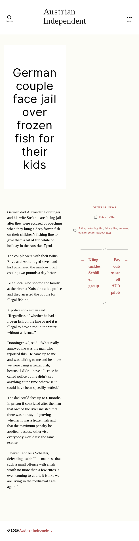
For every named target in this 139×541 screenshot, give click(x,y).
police (91, 232)
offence (82, 232)
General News (104, 207)
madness (123, 228)
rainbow (100, 232)
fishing (108, 228)
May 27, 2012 (107, 217)
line (115, 228)
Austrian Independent (35, 531)
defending (92, 228)
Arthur (81, 228)
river (108, 232)
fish (101, 228)
